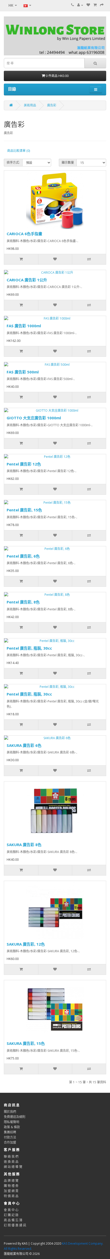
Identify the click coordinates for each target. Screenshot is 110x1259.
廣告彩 (51, 105)
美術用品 (30, 105)
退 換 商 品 (11, 1161)
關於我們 (10, 1111)
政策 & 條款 (12, 1127)
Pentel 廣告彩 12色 (24, 464)
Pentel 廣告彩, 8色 (23, 601)
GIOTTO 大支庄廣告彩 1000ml (34, 417)
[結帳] (102, 5)
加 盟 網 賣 (11, 1191)
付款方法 (10, 1137)
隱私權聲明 (11, 1122)
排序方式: (13, 162)
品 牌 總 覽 (11, 1180)
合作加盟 (10, 1142)
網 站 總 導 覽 (13, 1167)
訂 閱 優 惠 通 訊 (15, 1225)
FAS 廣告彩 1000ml (24, 325)
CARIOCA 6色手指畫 (24, 233)
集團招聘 (10, 1132)
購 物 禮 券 (11, 1186)
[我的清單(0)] (88, 5)
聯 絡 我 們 (11, 1156)
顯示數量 (68, 162)
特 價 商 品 (11, 1196)
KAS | (26, 1243)
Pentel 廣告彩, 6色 (23, 556)
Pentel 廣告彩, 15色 (24, 509)
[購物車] (95, 5)
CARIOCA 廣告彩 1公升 (27, 279)
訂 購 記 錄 (11, 1215)
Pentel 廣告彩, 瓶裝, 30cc (29, 648)
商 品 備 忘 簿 (13, 1220)
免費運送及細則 (14, 1117)
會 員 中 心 (11, 1210)
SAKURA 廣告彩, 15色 (26, 1043)
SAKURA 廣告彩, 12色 (26, 944)
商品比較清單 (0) (18, 150)
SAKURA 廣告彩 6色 (24, 745)
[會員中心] (80, 5)
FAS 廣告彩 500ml (23, 371)
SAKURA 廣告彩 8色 (24, 844)
